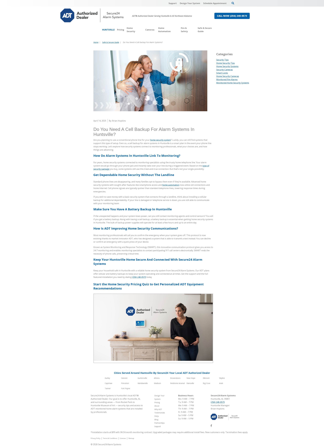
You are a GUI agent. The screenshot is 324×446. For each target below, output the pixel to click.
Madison (157, 383)
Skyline (222, 378)
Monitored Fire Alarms (227, 79)
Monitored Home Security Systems (232, 82)
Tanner (108, 388)
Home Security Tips (225, 63)
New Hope (191, 378)
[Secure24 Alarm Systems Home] (92, 15)
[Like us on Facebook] (211, 426)
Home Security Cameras (227, 76)
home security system (160, 140)
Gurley (107, 378)
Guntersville (142, 378)
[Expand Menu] (142, 29)
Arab (221, 383)
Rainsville (190, 383)
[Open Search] (233, 3)
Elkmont (206, 378)
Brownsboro (175, 378)
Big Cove (206, 383)
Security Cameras (224, 69)
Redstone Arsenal (177, 383)
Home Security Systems (227, 66)
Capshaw (108, 383)
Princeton (125, 383)
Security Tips (222, 59)
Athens (157, 378)
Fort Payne (125, 388)
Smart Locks (222, 73)
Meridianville (143, 383)
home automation (170, 185)
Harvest (124, 378)
